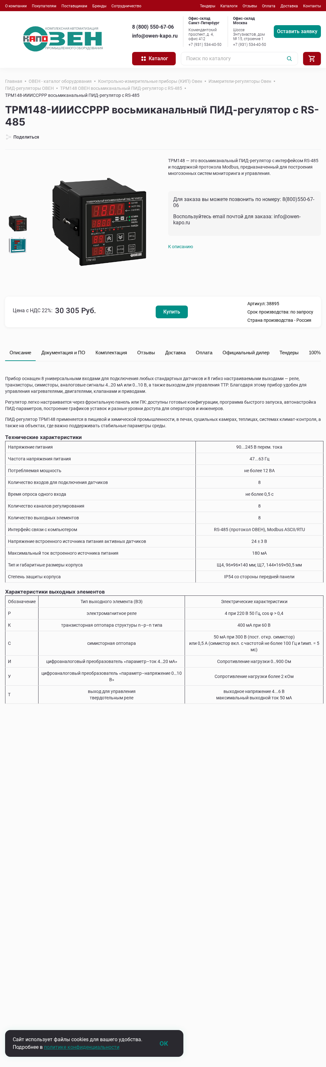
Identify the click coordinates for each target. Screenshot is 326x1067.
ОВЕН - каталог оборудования (60, 81)
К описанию (180, 246)
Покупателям (44, 6)
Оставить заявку (297, 31)
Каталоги (228, 6)
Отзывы (250, 6)
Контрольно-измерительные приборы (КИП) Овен (150, 81)
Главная (13, 81)
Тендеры (207, 6)
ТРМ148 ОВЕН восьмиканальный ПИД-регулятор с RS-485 (121, 88)
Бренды (99, 6)
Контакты (312, 6)
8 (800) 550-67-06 (153, 27)
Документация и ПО (63, 352)
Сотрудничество (126, 6)
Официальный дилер (246, 352)
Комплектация (111, 352)
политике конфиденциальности (81, 1047)
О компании (16, 6)
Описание (20, 352)
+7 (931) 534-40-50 (205, 44)
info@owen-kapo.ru (155, 36)
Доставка (289, 6)
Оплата (268, 6)
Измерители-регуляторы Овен (240, 81)
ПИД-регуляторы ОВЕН (29, 88)
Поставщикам (74, 6)
